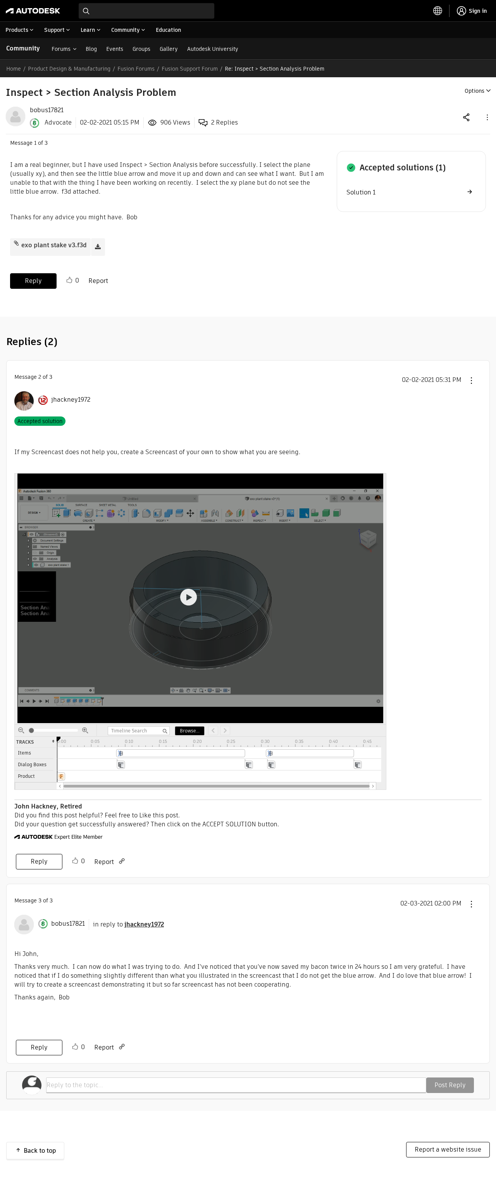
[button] (486, 117)
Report (98, 280)
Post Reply (450, 1085)
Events (114, 49)
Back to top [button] (40, 1150)
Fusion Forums (136, 69)
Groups (141, 49)
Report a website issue (448, 1149)
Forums (61, 49)
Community (23, 48)
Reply (33, 280)
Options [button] (474, 91)
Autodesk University (212, 49)
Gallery (169, 49)
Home (13, 69)
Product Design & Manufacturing (69, 69)
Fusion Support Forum (190, 69)
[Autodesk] (33, 11)
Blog (91, 49)
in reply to (128, 924)
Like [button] (69, 280)
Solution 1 (360, 192)
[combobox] (146, 11)
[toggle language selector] (438, 11)
